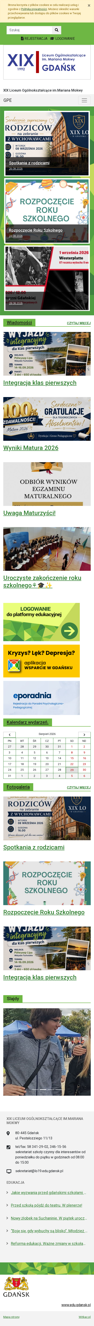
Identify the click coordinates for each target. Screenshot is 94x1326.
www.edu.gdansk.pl (76, 1305)
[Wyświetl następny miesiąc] (84, 735)
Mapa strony (11, 1317)
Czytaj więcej (79, 323)
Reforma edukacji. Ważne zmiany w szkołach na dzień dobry (49, 1243)
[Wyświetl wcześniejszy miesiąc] (9, 735)
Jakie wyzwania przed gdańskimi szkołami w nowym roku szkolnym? (49, 1193)
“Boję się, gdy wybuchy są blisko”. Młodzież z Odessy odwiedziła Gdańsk (49, 1231)
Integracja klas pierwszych (40, 382)
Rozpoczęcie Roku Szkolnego (36, 233)
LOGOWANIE (64, 38)
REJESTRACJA (36, 38)
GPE (7, 100)
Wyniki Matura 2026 (30, 447)
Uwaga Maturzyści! (29, 513)
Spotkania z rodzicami (29, 165)
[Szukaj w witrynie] (56, 30)
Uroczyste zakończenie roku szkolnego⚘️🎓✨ (42, 581)
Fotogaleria (18, 787)
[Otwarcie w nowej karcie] (41, 622)
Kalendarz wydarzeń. (28, 722)
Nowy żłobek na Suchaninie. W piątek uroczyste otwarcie (49, 1218)
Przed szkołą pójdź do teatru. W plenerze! (46, 1205)
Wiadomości (19, 322)
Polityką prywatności (34, 9)
